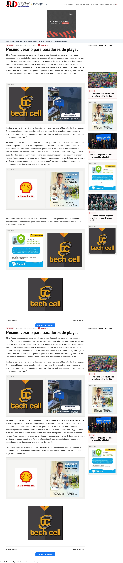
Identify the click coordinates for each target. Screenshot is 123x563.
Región (102, 4)
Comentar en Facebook (45, 325)
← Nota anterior (11, 320)
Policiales (78, 4)
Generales (108, 4)
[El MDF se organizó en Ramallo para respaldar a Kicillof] (102, 141)
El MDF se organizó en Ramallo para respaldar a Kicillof (102, 156)
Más (114, 4)
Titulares (64, 4)
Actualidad (10, 45)
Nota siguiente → (79, 320)
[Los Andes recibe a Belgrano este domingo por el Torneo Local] (102, 202)
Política (71, 4)
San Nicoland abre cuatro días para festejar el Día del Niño (101, 95)
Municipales (94, 4)
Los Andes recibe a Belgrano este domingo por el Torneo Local (101, 218)
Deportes (86, 4)
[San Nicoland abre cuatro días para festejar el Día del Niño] (102, 80)
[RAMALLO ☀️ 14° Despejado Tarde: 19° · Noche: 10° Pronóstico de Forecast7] (102, 59)
